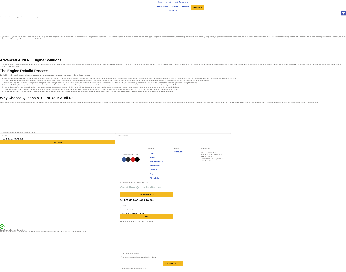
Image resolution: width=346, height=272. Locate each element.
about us (153, 157)
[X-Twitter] (137, 159)
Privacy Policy (155, 178)
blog (151, 174)
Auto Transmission (181, 2)
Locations (175, 6)
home (160, 2)
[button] (343, 13)
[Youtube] (133, 159)
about (168, 2)
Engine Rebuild (162, 6)
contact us (173, 10)
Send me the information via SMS (133, 213)
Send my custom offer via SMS (12, 139)
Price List (185, 6)
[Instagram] (128, 159)
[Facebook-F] (124, 159)
